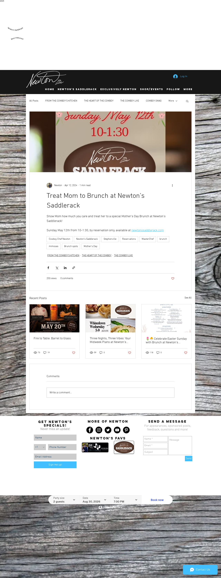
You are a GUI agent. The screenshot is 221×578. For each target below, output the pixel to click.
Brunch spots (71, 246)
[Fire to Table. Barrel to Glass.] (54, 318)
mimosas (53, 246)
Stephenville (110, 239)
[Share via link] (73, 267)
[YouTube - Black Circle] (117, 430)
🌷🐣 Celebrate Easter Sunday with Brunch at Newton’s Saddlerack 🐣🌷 (166, 340)
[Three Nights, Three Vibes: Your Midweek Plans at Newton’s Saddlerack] (111, 318)
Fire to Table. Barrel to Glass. (52, 338)
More (171, 100)
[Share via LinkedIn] (65, 267)
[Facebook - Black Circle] (89, 430)
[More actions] (172, 185)
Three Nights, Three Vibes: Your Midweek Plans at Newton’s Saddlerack (110, 340)
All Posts (33, 100)
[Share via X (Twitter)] (56, 267)
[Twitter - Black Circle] (108, 430)
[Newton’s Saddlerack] (15, 32)
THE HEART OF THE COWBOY (98, 100)
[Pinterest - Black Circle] (126, 430)
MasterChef (148, 239)
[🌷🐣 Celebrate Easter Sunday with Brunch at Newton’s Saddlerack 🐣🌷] (166, 318)
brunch (163, 239)
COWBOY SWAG (154, 100)
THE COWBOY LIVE (129, 100)
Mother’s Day (90, 246)
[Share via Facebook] (48, 267)
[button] (187, 101)
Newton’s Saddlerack (87, 239)
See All (188, 297)
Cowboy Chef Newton (59, 239)
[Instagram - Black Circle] (98, 430)
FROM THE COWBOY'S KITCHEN (61, 100)
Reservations (129, 239)
